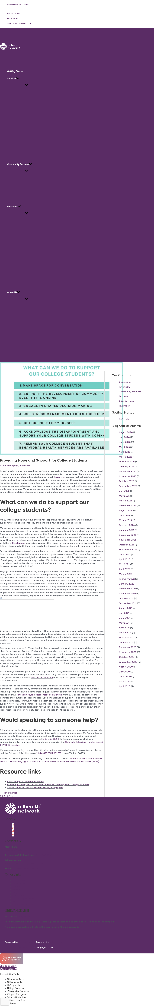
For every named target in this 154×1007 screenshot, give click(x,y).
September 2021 (128, 603)
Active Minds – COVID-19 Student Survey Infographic (35, 787)
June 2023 (125, 554)
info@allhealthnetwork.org (26, 868)
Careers (16, 886)
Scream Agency (27, 942)
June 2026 (125, 442)
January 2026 (126, 466)
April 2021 (124, 627)
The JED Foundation (42, 677)
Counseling (125, 381)
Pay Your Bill (13, 18)
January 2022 (126, 583)
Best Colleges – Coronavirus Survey (25, 781)
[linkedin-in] (13, 828)
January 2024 (126, 529)
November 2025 (127, 476)
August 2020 (126, 666)
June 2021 (124, 617)
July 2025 (124, 490)
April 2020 (124, 686)
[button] (17, 78)
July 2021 (124, 613)
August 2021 (125, 608)
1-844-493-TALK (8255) (48, 753)
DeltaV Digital (56, 942)
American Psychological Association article (39, 694)
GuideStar (17, 901)
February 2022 (127, 578)
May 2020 (124, 681)
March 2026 (125, 456)
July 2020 (124, 671)
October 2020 (126, 656)
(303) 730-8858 (13, 849)
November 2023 (127, 539)
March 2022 (125, 573)
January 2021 (126, 642)
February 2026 (127, 461)
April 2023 (124, 559)
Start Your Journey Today (19, 23)
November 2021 (127, 593)
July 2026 (124, 437)
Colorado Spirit (10, 465)
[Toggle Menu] (26, 85)
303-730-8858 (51, 738)
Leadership (18, 895)
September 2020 (128, 661)
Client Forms (13, 14)
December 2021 (127, 588)
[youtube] (13, 834)
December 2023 (127, 534)
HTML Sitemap (24, 947)
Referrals (124, 419)
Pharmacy (124, 405)
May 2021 (124, 622)
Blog (14, 892)
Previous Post (8, 792)
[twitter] (13, 831)
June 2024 (125, 515)
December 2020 (127, 647)
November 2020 (128, 652)
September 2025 (128, 486)
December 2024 (127, 505)
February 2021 (126, 637)
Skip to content (8, 965)
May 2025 (124, 495)
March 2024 (125, 520)
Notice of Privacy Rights (24, 904)
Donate (16, 889)
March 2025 (125, 500)
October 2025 (126, 481)
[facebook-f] (13, 825)
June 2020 (125, 676)
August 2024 (126, 510)
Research (59, 476)
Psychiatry (124, 386)
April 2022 (124, 569)
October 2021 (126, 598)
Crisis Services (126, 400)
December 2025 (127, 471)
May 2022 (124, 564)
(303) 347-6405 (25, 916)
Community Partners (23, 898)
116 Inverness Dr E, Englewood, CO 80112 (26, 863)
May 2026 (124, 447)
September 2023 (128, 549)
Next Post (6, 795)
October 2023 (126, 544)
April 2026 (124, 451)
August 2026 (126, 432)
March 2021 (125, 632)
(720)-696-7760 (44, 855)
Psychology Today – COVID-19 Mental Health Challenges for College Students (48, 784)
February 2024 (127, 525)
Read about (18, 543)
